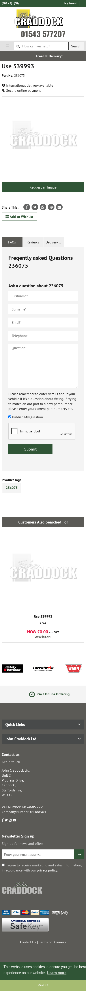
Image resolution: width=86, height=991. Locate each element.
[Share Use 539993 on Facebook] (26, 207)
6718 (43, 620)
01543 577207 (43, 34)
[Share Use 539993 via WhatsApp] (43, 207)
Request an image (43, 187)
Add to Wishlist (21, 216)
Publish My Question (27, 417)
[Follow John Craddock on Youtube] (14, 820)
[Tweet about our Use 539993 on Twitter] (35, 207)
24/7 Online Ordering (48, 694)
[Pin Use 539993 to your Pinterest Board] (51, 207)
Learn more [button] (56, 973)
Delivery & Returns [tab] (55, 242)
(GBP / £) (7, 3)
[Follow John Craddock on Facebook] (3, 820)
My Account (70, 3)
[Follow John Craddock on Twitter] (6, 820)
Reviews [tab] (33, 242)
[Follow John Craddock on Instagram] (10, 820)
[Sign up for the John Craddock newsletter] (79, 854)
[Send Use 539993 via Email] (59, 207)
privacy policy (47, 870)
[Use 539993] (43, 137)
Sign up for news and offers (22, 843)
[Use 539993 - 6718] (43, 570)
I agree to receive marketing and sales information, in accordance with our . (42, 867)
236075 (12, 487)
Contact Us (28, 942)
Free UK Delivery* (44, 56)
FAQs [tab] (12, 242)
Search (76, 46)
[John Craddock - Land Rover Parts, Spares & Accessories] (43, 19)
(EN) (16, 3)
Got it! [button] (43, 985)
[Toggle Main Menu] (7, 46)
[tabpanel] (43, 359)
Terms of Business (52, 942)
